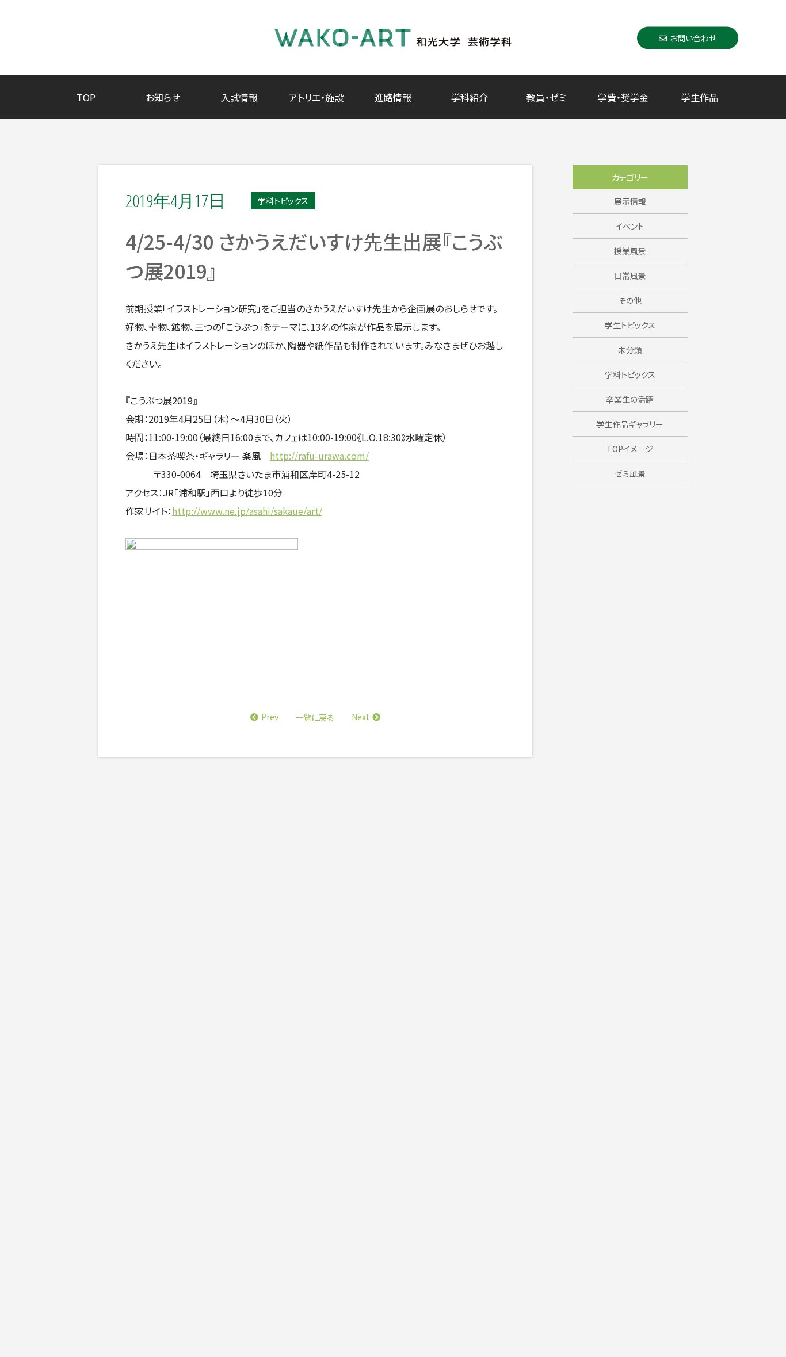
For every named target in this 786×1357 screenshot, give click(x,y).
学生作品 (699, 97)
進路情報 (393, 97)
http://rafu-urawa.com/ (319, 455)
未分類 (630, 350)
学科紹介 (469, 97)
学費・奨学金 (623, 97)
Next (360, 717)
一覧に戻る (314, 717)
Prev (269, 717)
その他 (630, 300)
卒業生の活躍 (630, 399)
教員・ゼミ (546, 97)
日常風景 (630, 275)
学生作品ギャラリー (629, 424)
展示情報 (630, 201)
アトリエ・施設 (316, 97)
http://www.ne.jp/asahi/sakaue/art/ (247, 511)
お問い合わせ (693, 37)
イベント (630, 226)
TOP (86, 97)
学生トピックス (630, 325)
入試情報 (239, 97)
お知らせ (163, 97)
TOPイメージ (629, 448)
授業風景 (630, 251)
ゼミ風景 (630, 473)
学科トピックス (630, 374)
